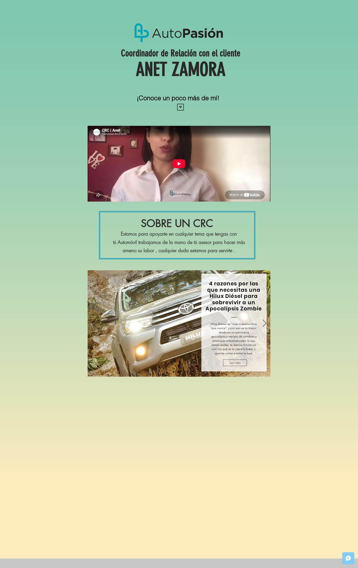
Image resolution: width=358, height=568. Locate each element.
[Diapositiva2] (184, 372)
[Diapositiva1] (178, 372)
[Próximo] (264, 323)
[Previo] (93, 323)
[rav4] (173, 372)
